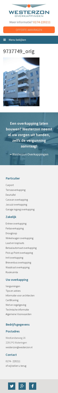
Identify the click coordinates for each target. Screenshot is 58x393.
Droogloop (11, 233)
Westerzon (29, 10)
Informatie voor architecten (20, 295)
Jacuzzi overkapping (16, 204)
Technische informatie (17, 309)
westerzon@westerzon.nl (19, 347)
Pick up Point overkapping (19, 252)
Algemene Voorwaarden (18, 314)
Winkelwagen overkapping (19, 238)
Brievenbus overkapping (18, 262)
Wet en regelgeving (16, 304)
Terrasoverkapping (15, 189)
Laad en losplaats (15, 243)
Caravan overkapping (17, 199)
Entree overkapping (16, 223)
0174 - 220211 (13, 361)
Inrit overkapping (14, 257)
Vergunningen (13, 286)
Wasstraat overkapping (17, 267)
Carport (10, 185)
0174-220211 (41, 22)
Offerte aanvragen (29, 30)
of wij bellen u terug (16, 365)
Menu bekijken (17, 40)
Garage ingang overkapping (20, 209)
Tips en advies (13, 290)
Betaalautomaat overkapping (21, 247)
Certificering (12, 300)
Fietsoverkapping (15, 228)
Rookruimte (12, 272)
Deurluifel (11, 194)
